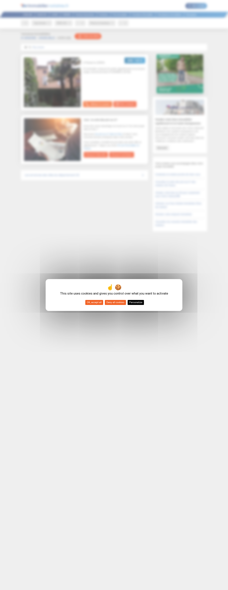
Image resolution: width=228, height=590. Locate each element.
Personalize (135, 302)
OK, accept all (94, 302)
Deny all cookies (115, 302)
